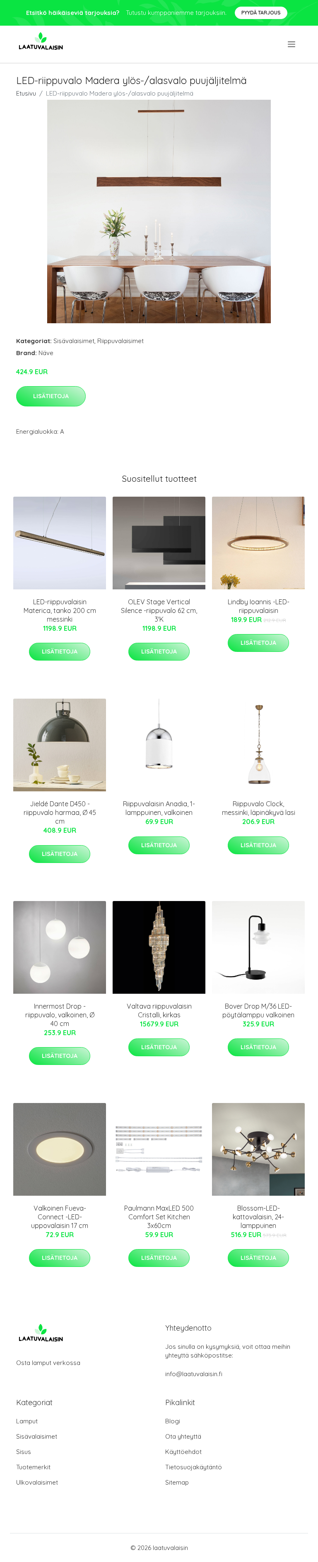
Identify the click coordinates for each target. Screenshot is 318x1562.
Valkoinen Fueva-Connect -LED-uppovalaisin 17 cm (59, 1217)
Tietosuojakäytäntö (193, 1467)
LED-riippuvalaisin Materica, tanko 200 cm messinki (60, 610)
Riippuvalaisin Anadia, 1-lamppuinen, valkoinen (159, 808)
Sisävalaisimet (73, 341)
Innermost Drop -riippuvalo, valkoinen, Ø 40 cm (59, 1015)
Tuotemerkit (33, 1467)
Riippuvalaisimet (120, 341)
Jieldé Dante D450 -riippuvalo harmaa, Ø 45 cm (60, 812)
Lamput (27, 1421)
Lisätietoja (51, 396)
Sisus (23, 1452)
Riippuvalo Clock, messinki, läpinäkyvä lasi (258, 808)
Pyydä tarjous (261, 13)
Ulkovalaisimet (37, 1482)
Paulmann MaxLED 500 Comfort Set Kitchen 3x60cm (159, 1217)
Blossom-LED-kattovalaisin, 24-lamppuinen (258, 1217)
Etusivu (26, 93)
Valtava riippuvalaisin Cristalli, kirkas (159, 1010)
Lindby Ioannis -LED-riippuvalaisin (258, 606)
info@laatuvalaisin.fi (193, 1374)
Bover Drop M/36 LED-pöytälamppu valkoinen (258, 1010)
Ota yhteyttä (183, 1436)
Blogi (172, 1421)
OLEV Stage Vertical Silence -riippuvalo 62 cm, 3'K (159, 610)
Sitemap (177, 1482)
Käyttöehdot (183, 1452)
